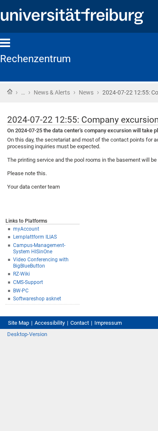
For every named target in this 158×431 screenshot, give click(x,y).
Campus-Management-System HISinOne (39, 248)
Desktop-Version (27, 334)
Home (9, 92)
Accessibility (50, 323)
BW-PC (21, 291)
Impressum (108, 323)
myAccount (26, 229)
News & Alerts (52, 92)
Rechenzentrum (35, 59)
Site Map (18, 323)
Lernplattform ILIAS (35, 237)
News (86, 92)
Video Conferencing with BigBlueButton (41, 263)
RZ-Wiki (21, 274)
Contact (79, 323)
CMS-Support (28, 282)
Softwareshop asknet (37, 299)
